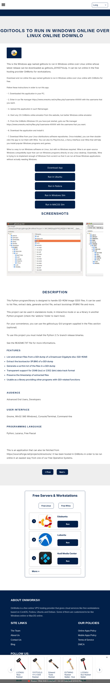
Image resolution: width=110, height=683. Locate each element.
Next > (62, 472)
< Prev (48, 472)
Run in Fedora (55, 186)
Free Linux (46, 506)
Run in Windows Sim (55, 195)
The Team (15, 631)
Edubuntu (62, 516)
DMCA (81, 644)
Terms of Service (86, 640)
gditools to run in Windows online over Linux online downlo (55, 33)
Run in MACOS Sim (55, 204)
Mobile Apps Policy (87, 635)
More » (35, 571)
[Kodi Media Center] (46, 558)
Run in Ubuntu (55, 176)
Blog (13, 644)
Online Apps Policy (87, 631)
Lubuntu (61, 535)
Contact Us (16, 640)
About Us (15, 635)
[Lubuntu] (46, 539)
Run (68, 524)
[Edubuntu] (46, 521)
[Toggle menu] (3, 5)
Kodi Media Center (67, 553)
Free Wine (66, 506)
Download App (55, 167)
